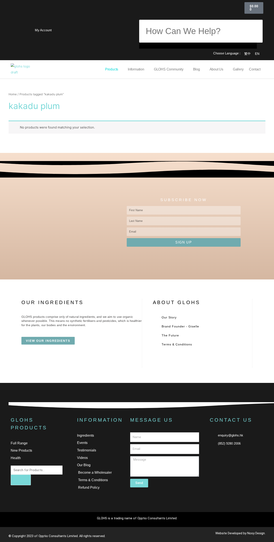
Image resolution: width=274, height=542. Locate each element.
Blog (196, 69)
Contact (255, 69)
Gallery (238, 69)
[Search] (21, 480)
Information (136, 69)
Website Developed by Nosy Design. (240, 533)
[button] (198, 17)
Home (13, 94)
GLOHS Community (168, 69)
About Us (216, 69)
